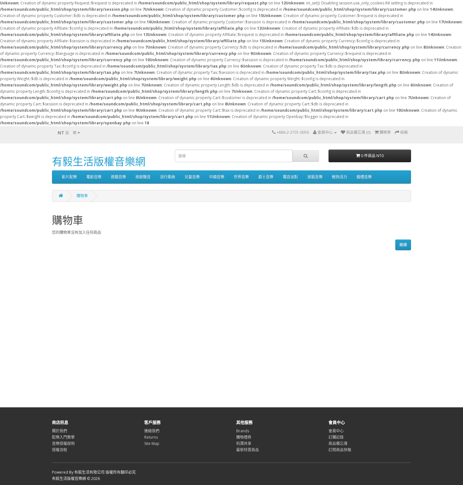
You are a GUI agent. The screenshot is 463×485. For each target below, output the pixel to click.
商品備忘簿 (338, 443)
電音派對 (290, 177)
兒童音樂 (192, 177)
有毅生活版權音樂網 (99, 161)
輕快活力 (339, 177)
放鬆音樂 (315, 177)
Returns (151, 437)
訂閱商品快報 (340, 449)
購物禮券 (243, 437)
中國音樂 (216, 177)
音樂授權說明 (63, 443)
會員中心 (336, 431)
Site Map (151, 443)
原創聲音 (143, 177)
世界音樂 (241, 177)
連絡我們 (151, 431)
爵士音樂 (265, 177)
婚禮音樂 (364, 177)
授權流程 (59, 449)
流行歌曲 (167, 177)
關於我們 (59, 431)
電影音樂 (93, 177)
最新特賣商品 (247, 449)
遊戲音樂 (118, 177)
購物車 (82, 195)
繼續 (403, 244)
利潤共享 (243, 443)
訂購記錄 (336, 437)
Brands (242, 431)
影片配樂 (69, 177)
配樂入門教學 (63, 437)
